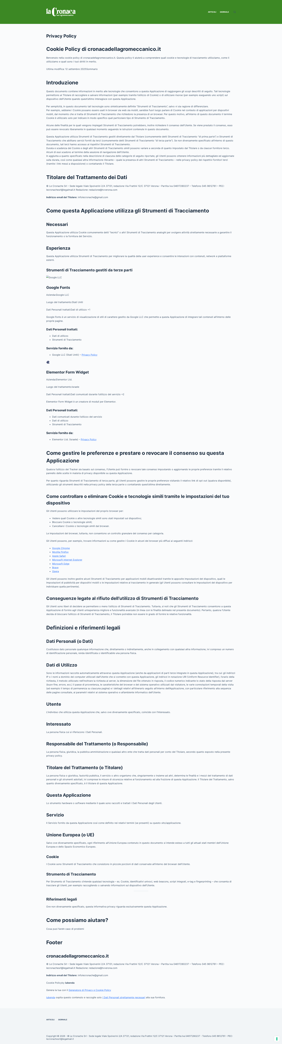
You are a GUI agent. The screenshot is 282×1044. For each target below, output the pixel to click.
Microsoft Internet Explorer (67, 559)
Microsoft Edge (60, 563)
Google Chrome (61, 548)
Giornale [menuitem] (224, 12)
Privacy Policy (89, 354)
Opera (55, 571)
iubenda (50, 997)
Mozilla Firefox (60, 551)
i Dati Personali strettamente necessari (123, 997)
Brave (55, 567)
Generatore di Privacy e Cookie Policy (90, 990)
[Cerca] (235, 12)
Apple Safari (59, 555)
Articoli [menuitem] (212, 12)
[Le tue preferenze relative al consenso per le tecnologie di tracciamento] (277, 1039)
